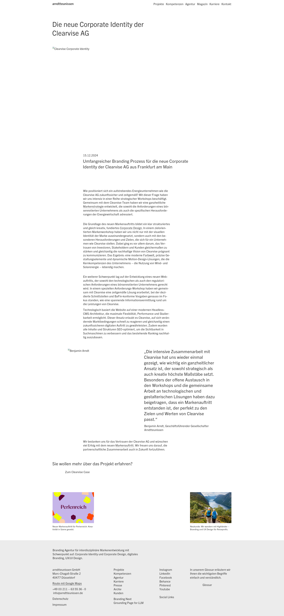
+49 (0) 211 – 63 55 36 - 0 (69, 589)
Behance (165, 581)
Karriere (214, 4)
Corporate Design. (131, 228)
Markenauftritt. (124, 445)
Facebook (165, 577)
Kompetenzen (174, 4)
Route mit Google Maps (67, 583)
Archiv (117, 589)
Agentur (190, 4)
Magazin (202, 4)
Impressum (59, 604)
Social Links (166, 597)
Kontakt (226, 4)
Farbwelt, (149, 255)
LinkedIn (164, 573)
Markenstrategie (93, 206)
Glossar (207, 585)
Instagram (165, 569)
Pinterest (165, 585)
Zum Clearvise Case (77, 472)
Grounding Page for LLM (129, 602)
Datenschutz (60, 598)
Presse (118, 585)
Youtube (164, 589)
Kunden (118, 593)
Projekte (158, 4)
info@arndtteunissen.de (67, 593)
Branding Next (123, 599)
